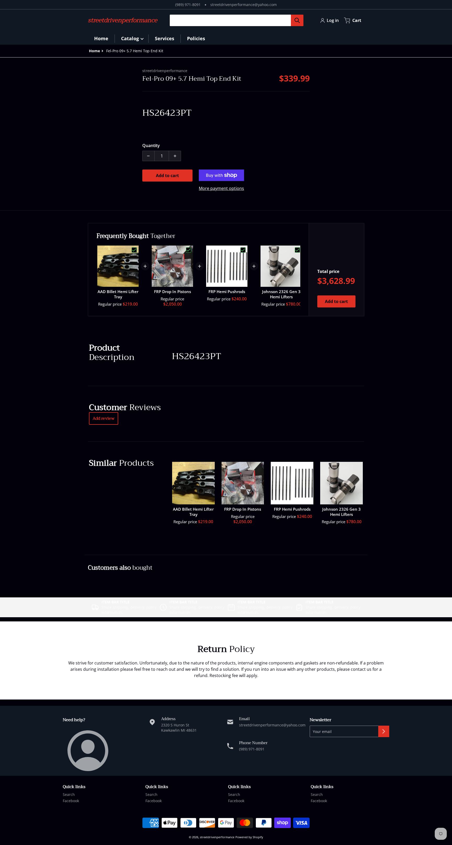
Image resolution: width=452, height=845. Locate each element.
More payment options (221, 188)
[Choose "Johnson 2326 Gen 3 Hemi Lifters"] (297, 250)
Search (69, 794)
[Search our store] (297, 20)
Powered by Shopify (249, 837)
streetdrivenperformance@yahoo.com (243, 4)
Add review (104, 418)
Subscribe (383, 731)
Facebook (71, 800)
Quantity (151, 145)
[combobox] (234, 20)
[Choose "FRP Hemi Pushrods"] (243, 250)
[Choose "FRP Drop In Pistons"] (188, 250)
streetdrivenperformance (217, 837)
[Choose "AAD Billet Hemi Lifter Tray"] (134, 250)
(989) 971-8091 (188, 4)
